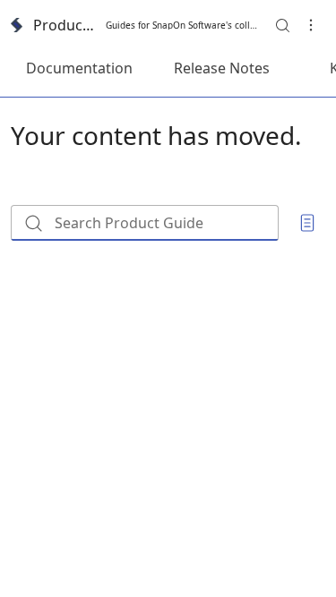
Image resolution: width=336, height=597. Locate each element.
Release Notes (222, 68)
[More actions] (311, 25)
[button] (282, 25)
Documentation (79, 68)
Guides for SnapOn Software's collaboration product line (181, 25)
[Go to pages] (307, 223)
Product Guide (64, 25)
